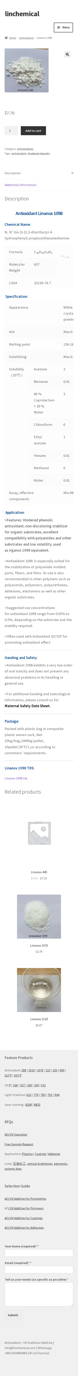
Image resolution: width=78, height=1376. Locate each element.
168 (23, 1070)
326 (15, 1085)
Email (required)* (18, 1263)
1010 (31, 1070)
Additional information (20, 185)
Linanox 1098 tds (16, 778)
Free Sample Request (19, 1144)
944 (57, 1095)
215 (48, 1070)
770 (36, 1095)
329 (36, 1085)
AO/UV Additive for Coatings (24, 1218)
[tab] (39, 173)
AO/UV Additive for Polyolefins (25, 1199)
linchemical (22, 13)
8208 (28, 1105)
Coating (40, 1154)
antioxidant (18, 153)
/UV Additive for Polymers (26, 1208)
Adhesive (54, 1154)
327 (22, 1085)
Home (12, 38)
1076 (40, 1070)
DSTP (18, 1075)
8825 (37, 1105)
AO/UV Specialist (16, 1134)
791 (50, 1095)
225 (55, 1070)
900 (62, 1070)
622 (29, 1095)
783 (43, 1095)
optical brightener (39, 1164)
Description (13, 173)
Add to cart (33, 131)
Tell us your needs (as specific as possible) (36, 1279)
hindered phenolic (39, 153)
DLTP (8, 1075)
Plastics (27, 1154)
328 (29, 1085)
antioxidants (26, 38)
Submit (13, 1315)
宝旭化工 (19, 1164)
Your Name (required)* (22, 1246)
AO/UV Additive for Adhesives (24, 1228)
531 (43, 1085)
